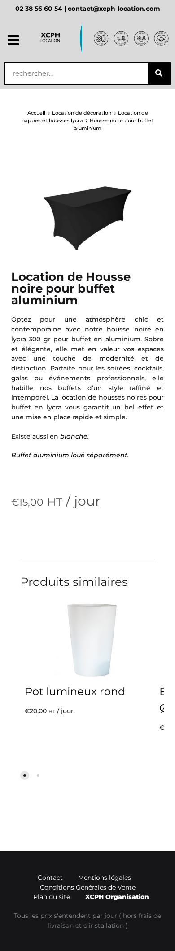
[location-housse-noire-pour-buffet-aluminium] (87, 215)
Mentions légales (104, 878)
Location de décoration (81, 113)
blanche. (74, 436)
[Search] (159, 73)
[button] (13, 41)
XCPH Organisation (117, 897)
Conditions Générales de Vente (88, 887)
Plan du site (51, 897)
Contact (50, 878)
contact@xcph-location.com (114, 8)
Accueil (36, 113)
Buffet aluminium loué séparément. (70, 455)
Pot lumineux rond (75, 691)
